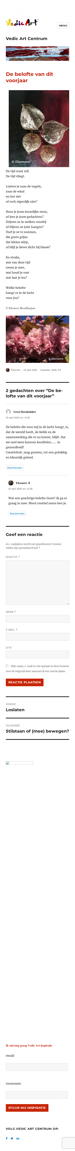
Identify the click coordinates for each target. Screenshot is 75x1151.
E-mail (11, 629)
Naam (11, 611)
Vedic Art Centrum (26, 38)
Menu (63, 25)
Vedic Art (56, 370)
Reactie (13, 557)
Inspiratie (45, 370)
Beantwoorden (14, 467)
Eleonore (15, 370)
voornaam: (14, 1083)
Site (9, 647)
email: (10, 1055)
